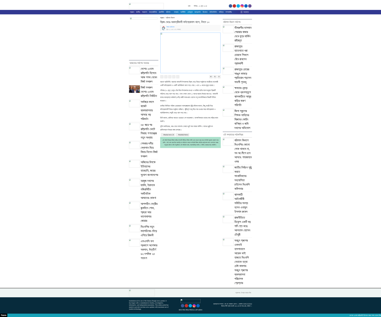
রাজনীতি (161, 12)
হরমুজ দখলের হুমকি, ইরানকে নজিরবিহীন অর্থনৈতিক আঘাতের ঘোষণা (148, 189)
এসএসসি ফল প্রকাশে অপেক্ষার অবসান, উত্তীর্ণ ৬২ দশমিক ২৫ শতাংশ (149, 249)
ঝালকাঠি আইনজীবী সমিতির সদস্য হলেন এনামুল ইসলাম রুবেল (241, 203)
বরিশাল (168, 12)
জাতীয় (138, 12)
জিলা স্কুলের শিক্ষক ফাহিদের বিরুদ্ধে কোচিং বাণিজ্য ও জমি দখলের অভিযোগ (242, 119)
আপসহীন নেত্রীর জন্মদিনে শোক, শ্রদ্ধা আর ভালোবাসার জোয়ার (149, 212)
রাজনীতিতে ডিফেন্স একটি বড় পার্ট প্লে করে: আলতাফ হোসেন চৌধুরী (242, 226)
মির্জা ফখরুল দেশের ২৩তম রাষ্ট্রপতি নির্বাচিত (149, 92)
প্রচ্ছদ (132, 12)
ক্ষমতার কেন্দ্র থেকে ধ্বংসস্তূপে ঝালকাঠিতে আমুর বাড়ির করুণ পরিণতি (242, 96)
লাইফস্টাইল (213, 12)
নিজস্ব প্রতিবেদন (170, 27)
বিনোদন (205, 12)
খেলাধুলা (190, 12)
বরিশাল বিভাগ (170, 18)
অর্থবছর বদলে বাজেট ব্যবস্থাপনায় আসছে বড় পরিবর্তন (147, 110)
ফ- (215, 76)
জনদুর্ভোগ (198, 12)
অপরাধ (176, 12)
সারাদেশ (144, 12)
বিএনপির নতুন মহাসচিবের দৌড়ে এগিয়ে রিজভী (149, 231)
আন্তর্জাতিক (153, 12)
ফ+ (211, 76)
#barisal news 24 (168, 135)
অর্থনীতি (182, 12)
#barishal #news (183, 135)
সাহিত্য (221, 12)
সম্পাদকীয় (229, 12)
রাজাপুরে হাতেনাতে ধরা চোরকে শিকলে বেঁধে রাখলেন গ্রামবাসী (241, 55)
